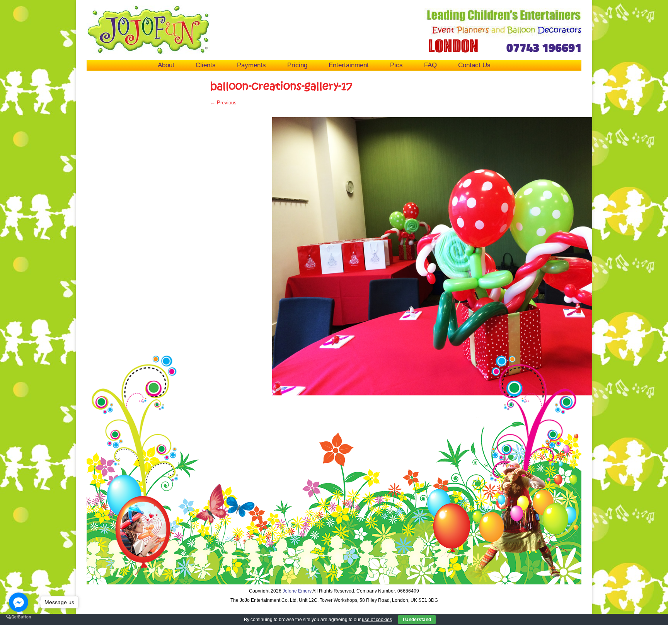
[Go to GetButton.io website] (18, 617)
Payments (251, 65)
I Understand (417, 619)
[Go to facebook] (18, 602)
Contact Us (474, 65)
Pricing (297, 65)
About (166, 65)
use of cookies (377, 619)
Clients (206, 65)
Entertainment (349, 65)
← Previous (223, 103)
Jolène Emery (297, 591)
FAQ (430, 65)
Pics (396, 65)
